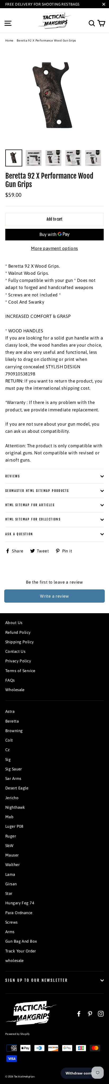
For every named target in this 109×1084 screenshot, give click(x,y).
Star (8, 893)
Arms (10, 931)
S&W (9, 845)
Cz (7, 749)
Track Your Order (20, 951)
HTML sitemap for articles (29, 505)
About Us (13, 622)
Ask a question (19, 534)
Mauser (12, 855)
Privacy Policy (18, 661)
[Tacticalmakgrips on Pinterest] (90, 1013)
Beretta (12, 721)
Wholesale (15, 689)
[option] (54, 97)
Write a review (54, 596)
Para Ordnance (19, 912)
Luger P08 (14, 826)
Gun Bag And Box (21, 941)
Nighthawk (15, 807)
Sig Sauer (13, 769)
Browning (13, 730)
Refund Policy (18, 632)
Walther (12, 864)
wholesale (14, 960)
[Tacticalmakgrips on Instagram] (101, 1013)
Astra (10, 711)
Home (9, 40)
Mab (9, 817)
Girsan (11, 884)
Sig (8, 759)
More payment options (54, 248)
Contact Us (15, 651)
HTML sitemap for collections (33, 519)
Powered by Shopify (17, 1033)
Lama (10, 874)
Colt (9, 740)
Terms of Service (20, 670)
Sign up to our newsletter (36, 980)
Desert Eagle (16, 788)
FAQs (10, 680)
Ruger (10, 836)
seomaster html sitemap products (37, 491)
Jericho (12, 797)
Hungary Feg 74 (19, 903)
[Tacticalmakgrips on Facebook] (79, 1013)
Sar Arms (13, 778)
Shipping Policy (19, 642)
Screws (11, 922)
